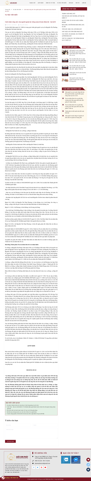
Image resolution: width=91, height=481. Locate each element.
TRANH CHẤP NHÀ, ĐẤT (68, 13)
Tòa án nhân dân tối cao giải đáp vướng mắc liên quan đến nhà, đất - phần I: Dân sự (77, 67)
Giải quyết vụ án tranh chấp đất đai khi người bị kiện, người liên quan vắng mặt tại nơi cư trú (77, 53)
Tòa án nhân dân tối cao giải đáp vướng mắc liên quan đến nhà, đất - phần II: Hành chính (77, 60)
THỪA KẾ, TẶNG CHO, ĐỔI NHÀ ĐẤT (72, 29)
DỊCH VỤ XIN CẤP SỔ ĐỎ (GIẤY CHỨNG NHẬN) (72, 21)
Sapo (62, 479)
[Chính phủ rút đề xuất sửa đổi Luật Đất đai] (65, 74)
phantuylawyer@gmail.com (42, 463)
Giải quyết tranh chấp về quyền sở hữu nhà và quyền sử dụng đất (77, 79)
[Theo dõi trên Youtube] (45, 467)
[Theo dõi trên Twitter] (37, 467)
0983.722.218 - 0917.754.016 (42, 461)
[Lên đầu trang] (88, 476)
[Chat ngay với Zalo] (65, 459)
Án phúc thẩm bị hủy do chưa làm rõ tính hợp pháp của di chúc (23, 405)
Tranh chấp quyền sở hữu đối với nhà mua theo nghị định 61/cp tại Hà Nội (25, 413)
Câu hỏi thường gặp (72, 89)
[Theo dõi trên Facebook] (33, 467)
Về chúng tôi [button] (40, 453)
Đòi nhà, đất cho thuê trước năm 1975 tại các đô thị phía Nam (22, 410)
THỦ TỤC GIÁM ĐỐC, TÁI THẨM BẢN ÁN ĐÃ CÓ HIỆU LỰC (73, 39)
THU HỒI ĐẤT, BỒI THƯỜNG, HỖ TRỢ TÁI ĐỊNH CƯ (73, 17)
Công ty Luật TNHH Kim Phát (46, 479)
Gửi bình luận (10, 441)
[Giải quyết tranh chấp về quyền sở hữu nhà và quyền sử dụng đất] (65, 79)
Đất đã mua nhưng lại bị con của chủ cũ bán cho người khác (22, 412)
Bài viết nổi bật (70, 47)
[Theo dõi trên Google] (41, 467)
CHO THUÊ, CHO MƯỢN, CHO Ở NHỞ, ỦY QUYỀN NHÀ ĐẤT (73, 35)
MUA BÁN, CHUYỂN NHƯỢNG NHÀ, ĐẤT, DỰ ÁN (73, 25)
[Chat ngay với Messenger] (75, 459)
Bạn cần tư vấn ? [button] (71, 453)
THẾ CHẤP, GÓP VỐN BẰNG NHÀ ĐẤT (72, 31)
